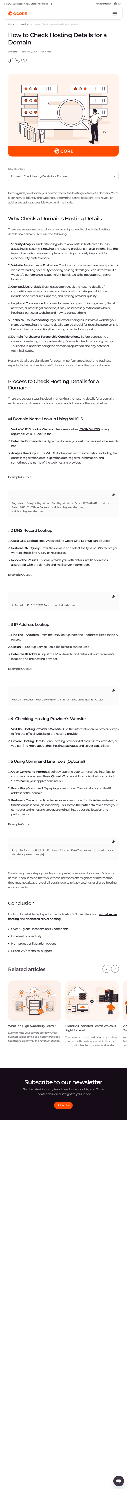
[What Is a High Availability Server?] (34, 1014)
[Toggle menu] (114, 13)
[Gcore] (17, 13)
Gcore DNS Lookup (78, 541)
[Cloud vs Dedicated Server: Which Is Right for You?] (92, 1016)
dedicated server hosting (43, 919)
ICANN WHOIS (89, 429)
